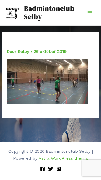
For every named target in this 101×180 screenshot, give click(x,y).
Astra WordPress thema (63, 158)
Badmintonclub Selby (49, 13)
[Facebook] (42, 168)
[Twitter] (50, 168)
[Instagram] (58, 168)
